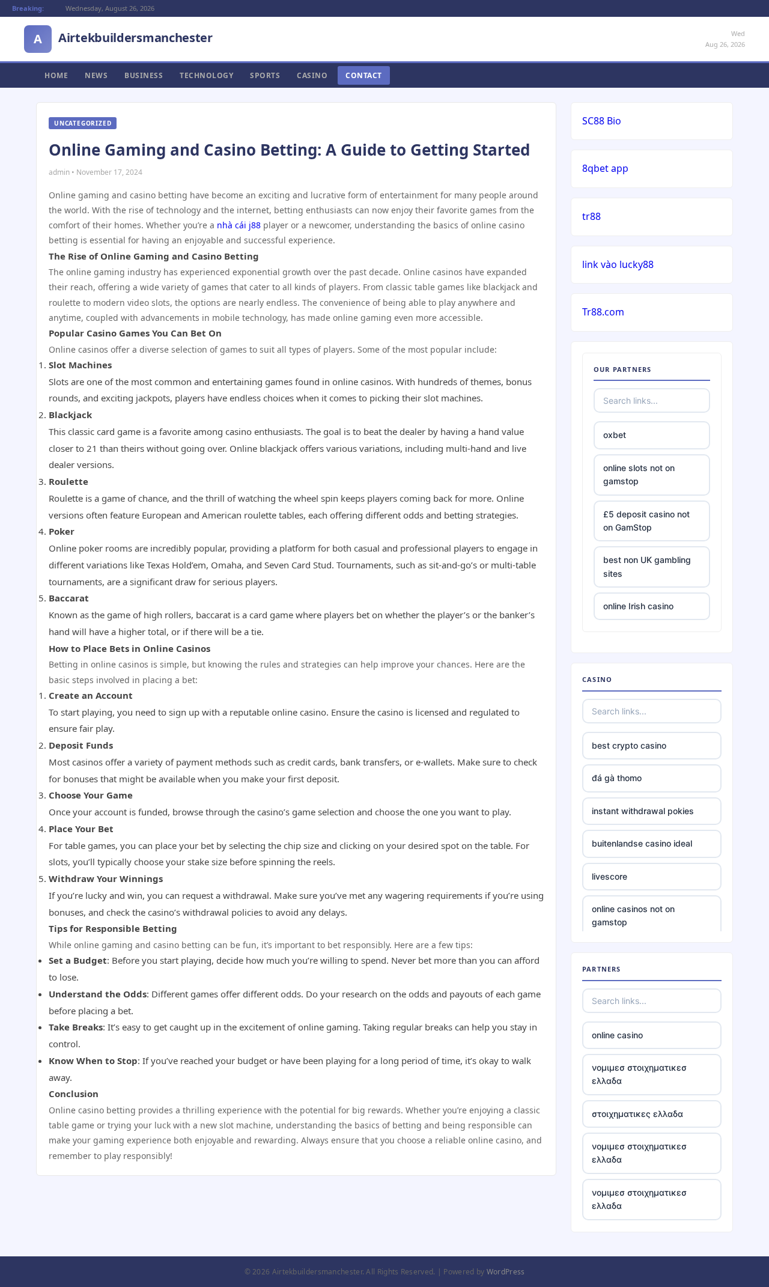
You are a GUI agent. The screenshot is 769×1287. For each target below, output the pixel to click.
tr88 (591, 216)
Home (56, 75)
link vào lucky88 (618, 264)
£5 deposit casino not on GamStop (646, 520)
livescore (609, 876)
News (96, 75)
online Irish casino (638, 606)
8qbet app (605, 168)
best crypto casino (629, 745)
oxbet (614, 435)
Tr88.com (603, 311)
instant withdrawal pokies (643, 811)
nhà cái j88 (239, 225)
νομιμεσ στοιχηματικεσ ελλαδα (639, 1074)
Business (143, 75)
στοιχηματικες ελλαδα (637, 1114)
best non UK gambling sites (647, 566)
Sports (265, 75)
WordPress (506, 1272)
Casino (312, 75)
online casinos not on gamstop (633, 915)
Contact (363, 75)
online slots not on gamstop (639, 474)
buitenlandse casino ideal (642, 843)
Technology (206, 75)
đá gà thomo (617, 778)
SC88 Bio (601, 120)
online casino (617, 1035)
